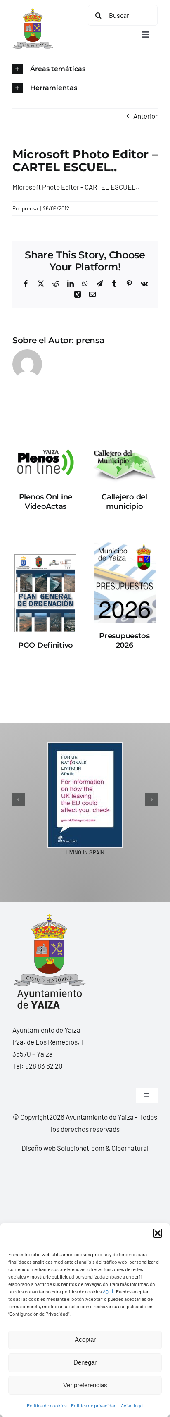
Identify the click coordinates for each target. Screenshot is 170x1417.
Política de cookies (47, 1405)
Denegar (85, 1362)
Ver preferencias (85, 1384)
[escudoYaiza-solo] (32, 11)
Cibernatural (130, 1142)
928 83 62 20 (44, 1060)
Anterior (145, 116)
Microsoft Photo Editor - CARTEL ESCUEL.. (76, 187)
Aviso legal (132, 1405)
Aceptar (85, 1339)
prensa (30, 208)
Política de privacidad (94, 1405)
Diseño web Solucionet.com (62, 1142)
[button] (157, 1233)
